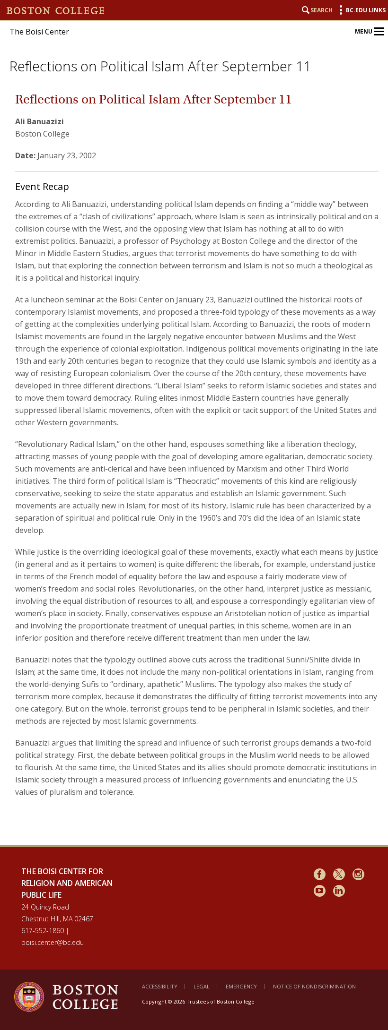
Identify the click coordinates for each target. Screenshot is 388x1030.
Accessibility (159, 986)
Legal (202, 986)
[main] (197, 461)
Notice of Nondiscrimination (314, 986)
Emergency (241, 986)
